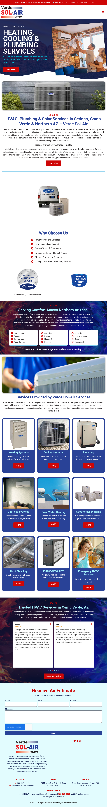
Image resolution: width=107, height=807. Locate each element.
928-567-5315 (64, 794)
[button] (103, 12)
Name (7, 700)
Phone (73, 700)
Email (40, 700)
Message (9, 709)
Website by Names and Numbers (65, 803)
